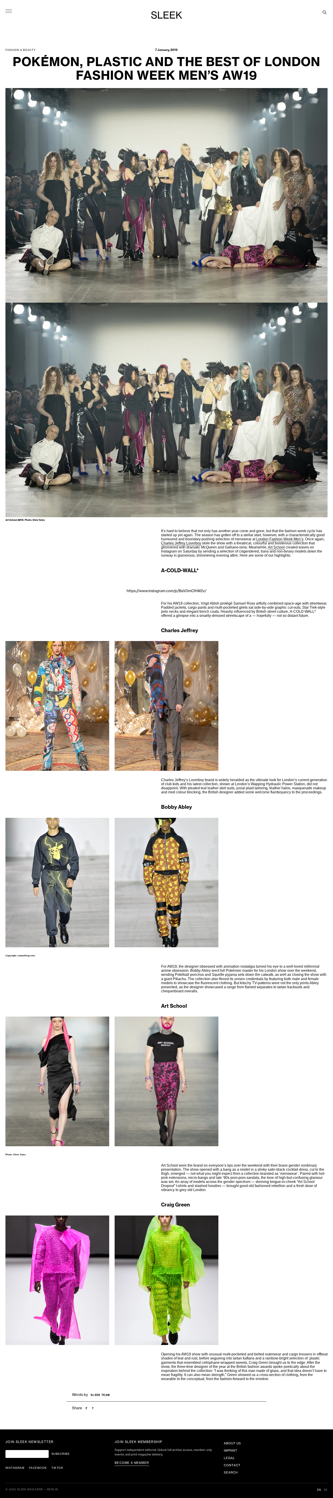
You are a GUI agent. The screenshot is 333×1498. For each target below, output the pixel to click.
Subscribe (60, 1454)
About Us (232, 1443)
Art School (276, 547)
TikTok (57, 1468)
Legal (229, 1458)
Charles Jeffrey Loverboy (181, 543)
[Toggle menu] (8, 11)
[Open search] (324, 12)
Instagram (14, 1468)
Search (231, 1472)
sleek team (100, 1395)
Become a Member (132, 1462)
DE (326, 1490)
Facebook (38, 1468)
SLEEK (166, 15)
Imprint (230, 1450)
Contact (232, 1465)
